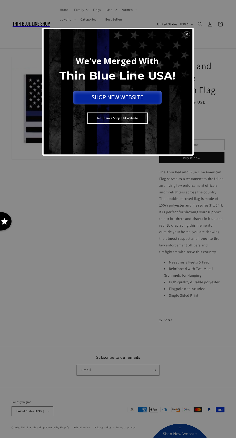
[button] (187, 34)
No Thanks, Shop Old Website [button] (117, 118)
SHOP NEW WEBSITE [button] (117, 97)
